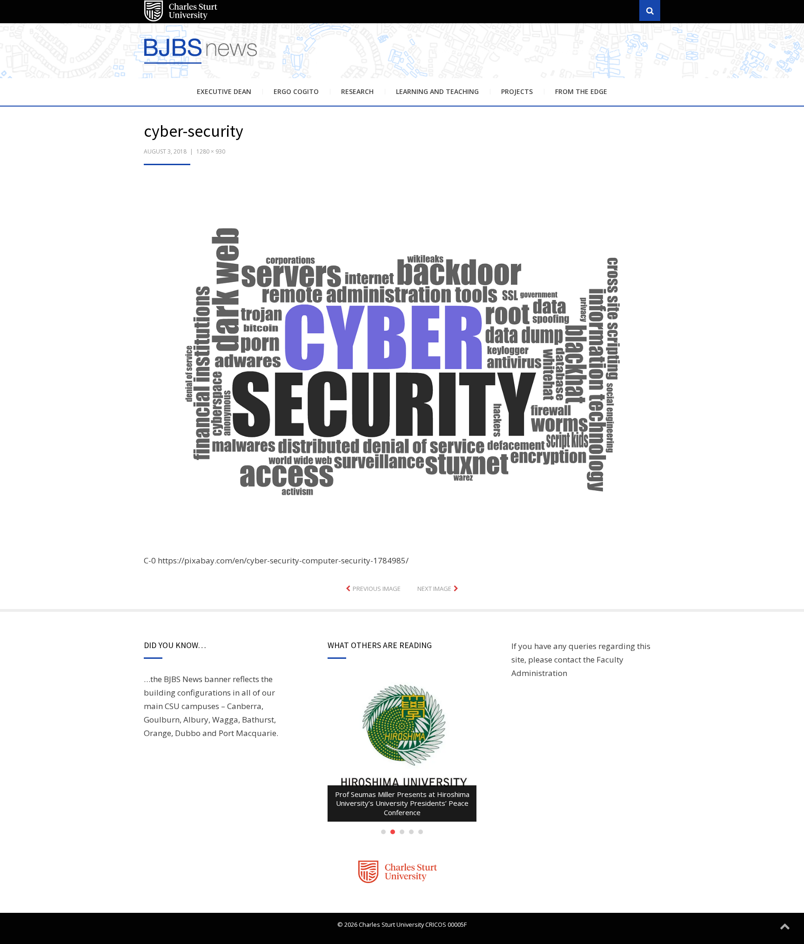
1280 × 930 (210, 151)
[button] (402, 366)
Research (357, 91)
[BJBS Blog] (202, 65)
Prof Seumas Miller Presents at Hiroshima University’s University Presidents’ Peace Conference (402, 803)
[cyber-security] (402, 365)
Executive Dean (224, 91)
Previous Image (377, 588)
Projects (517, 91)
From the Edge (581, 91)
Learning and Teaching (437, 91)
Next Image (434, 588)
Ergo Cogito (296, 91)
